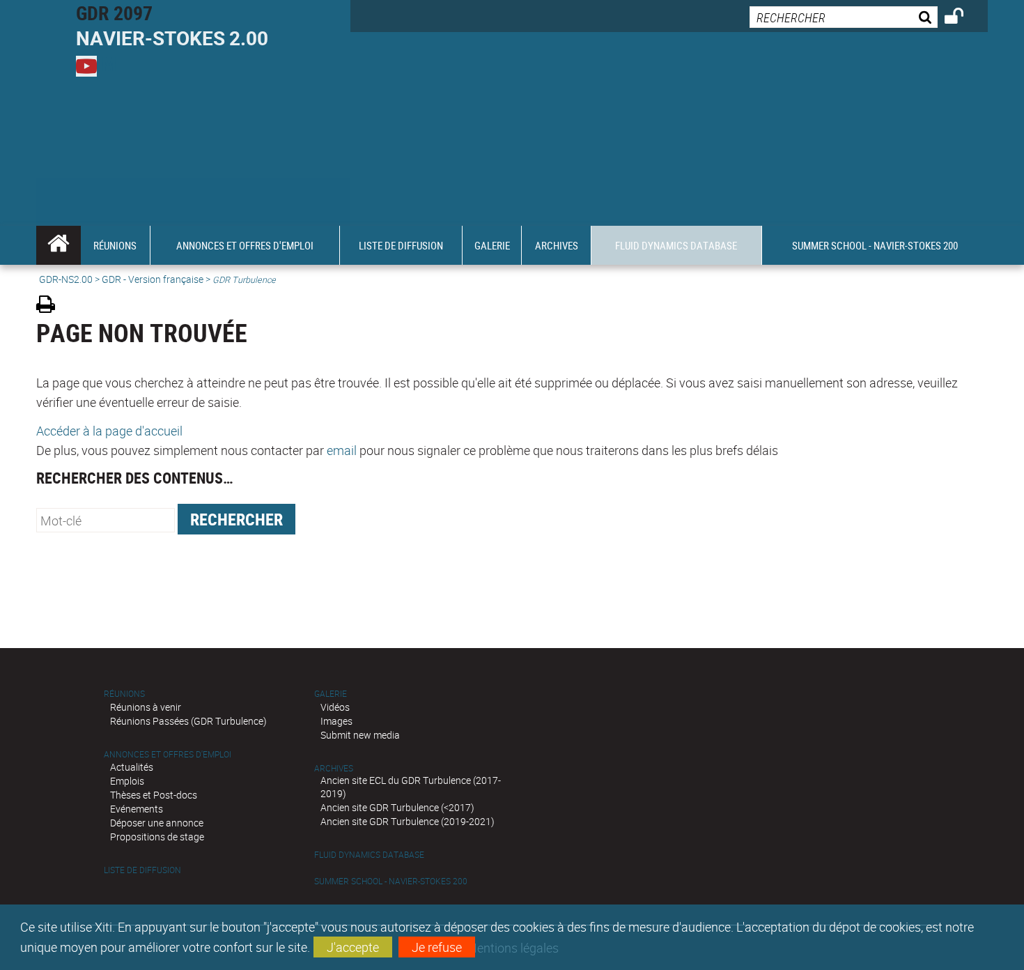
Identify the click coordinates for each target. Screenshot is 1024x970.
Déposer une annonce (156, 822)
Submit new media (360, 734)
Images (336, 721)
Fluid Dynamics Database (369, 855)
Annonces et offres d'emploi (167, 754)
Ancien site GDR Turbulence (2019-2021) (407, 821)
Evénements (136, 808)
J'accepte (353, 947)
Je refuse (437, 947)
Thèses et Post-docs (153, 794)
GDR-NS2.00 (66, 279)
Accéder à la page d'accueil (109, 430)
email (342, 450)
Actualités (131, 766)
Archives (333, 768)
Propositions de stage (157, 836)
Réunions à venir (145, 707)
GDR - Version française (152, 279)
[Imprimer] (50, 306)
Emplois (127, 780)
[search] (844, 17)
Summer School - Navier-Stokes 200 (390, 881)
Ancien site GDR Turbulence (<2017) (397, 807)
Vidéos (335, 707)
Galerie (330, 694)
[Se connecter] (963, 18)
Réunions (124, 694)
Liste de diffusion (142, 870)
